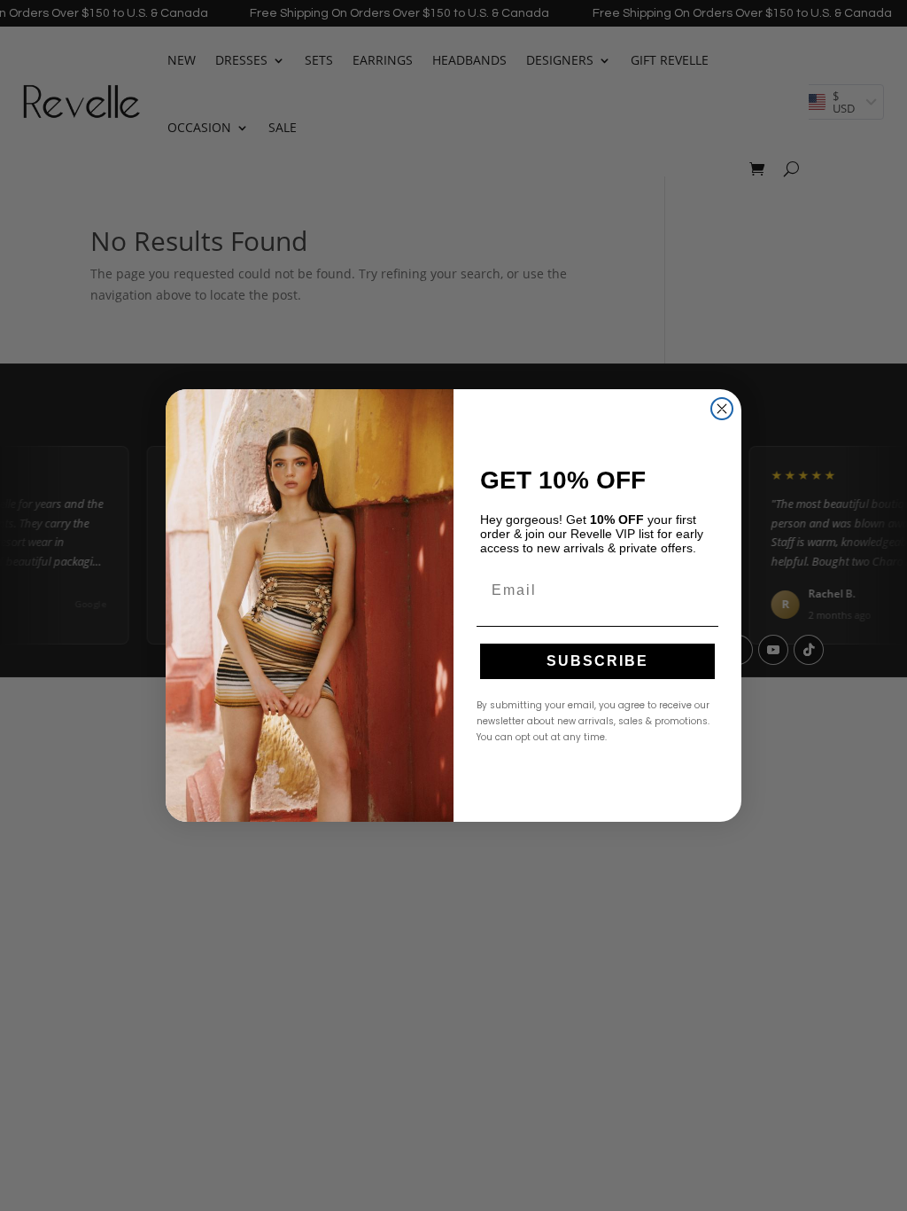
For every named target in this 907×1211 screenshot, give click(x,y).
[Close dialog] (722, 408)
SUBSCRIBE (597, 660)
